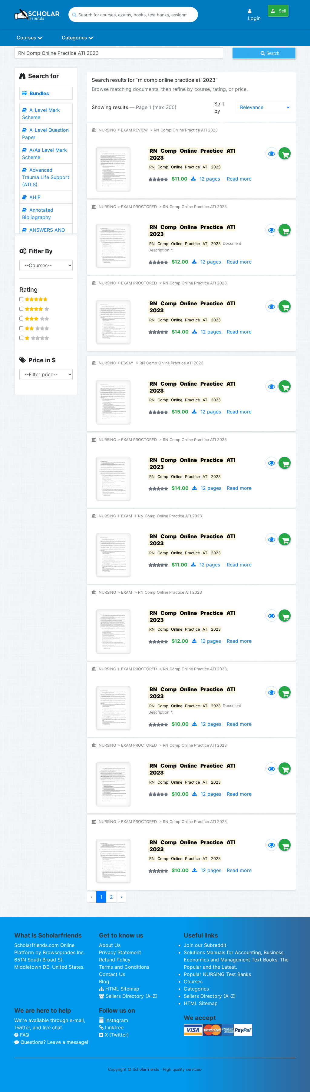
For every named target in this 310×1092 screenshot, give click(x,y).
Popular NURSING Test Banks (217, 974)
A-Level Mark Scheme (41, 113)
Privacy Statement (120, 952)
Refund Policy (114, 960)
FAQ (23, 1035)
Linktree (114, 1027)
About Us (109, 945)
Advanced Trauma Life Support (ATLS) (45, 177)
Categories (75, 38)
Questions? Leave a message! (53, 1042)
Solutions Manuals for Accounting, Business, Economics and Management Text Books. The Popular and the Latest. (236, 959)
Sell (282, 10)
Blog (104, 981)
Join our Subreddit (205, 945)
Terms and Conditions (124, 967)
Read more (239, 179)
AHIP (34, 197)
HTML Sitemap (121, 989)
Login (254, 18)
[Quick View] (271, 153)
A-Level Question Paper (45, 133)
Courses (27, 38)
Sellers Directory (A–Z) (131, 996)
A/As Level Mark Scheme (44, 153)
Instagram (116, 1020)
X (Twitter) (116, 1035)
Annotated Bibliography (37, 213)
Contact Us (112, 974)
